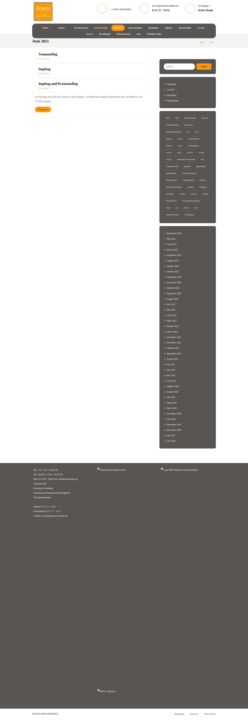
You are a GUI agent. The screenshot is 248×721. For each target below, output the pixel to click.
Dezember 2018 (174, 424)
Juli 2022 (171, 304)
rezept (168, 208)
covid (179, 153)
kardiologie (170, 194)
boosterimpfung (193, 139)
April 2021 (172, 381)
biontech (169, 139)
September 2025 (174, 233)
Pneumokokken (171, 201)
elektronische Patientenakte (186, 159)
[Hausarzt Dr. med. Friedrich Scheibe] (43, 11)
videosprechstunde (172, 215)
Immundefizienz (171, 180)
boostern (169, 146)
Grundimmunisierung (189, 173)
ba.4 (188, 132)
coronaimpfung (193, 146)
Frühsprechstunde (172, 166)
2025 (177, 118)
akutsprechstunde (190, 118)
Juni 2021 (171, 370)
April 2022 (172, 315)
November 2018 (174, 430)
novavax (194, 194)
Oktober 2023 (173, 271)
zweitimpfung (189, 215)
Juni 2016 (171, 441)
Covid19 (171, 89)
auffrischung (188, 125)
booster (180, 139)
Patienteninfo (173, 100)
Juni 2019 (171, 419)
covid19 (201, 153)
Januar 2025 (172, 249)
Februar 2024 (173, 266)
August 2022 (172, 299)
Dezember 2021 (174, 337)
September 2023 (174, 277)
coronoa (169, 153)
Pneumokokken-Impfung (190, 201)
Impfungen (172, 95)
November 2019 (174, 413)
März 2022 (172, 321)
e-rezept (168, 159)
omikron (205, 194)
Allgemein (171, 84)
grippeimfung (200, 166)
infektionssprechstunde (174, 187)
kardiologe (203, 187)
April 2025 (172, 244)
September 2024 (174, 255)
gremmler (187, 166)
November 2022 (174, 282)
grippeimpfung (171, 173)
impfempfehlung (188, 180)
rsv (177, 208)
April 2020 (172, 402)
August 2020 (172, 392)
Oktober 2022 (173, 288)
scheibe (186, 208)
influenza (190, 187)
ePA (202, 159)
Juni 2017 (171, 435)
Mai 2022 (171, 310)
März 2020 (172, 408)
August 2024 (172, 260)
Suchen (204, 66)
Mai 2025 (171, 239)
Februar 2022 (173, 326)
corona (180, 146)
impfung (202, 180)
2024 (167, 118)
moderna (182, 194)
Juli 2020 (171, 397)
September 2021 (174, 353)
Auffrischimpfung (172, 125)
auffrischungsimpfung (173, 132)
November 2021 (174, 342)
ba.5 (196, 132)
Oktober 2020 (173, 386)
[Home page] (194, 42)
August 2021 (172, 359)
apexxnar (205, 118)
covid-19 (190, 153)
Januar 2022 (172, 331)
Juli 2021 (171, 364)
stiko (196, 208)
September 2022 (174, 293)
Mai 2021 (171, 375)
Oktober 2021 (173, 348)
